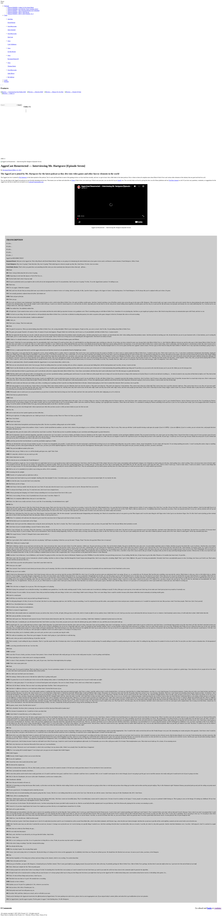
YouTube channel (173, 180)
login (209, 908)
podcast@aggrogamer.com (36, 182)
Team (5, 15)
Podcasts (6, 6)
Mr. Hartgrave (23, 177)
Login (5, 80)
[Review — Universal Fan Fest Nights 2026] (13, 92)
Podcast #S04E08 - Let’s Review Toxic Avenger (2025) (23, 9)
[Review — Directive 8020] (34, 92)
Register (6, 81)
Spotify (120, 180)
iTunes (73, 180)
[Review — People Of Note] (72, 92)
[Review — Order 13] (7, 93)
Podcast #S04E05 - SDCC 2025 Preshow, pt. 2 (20, 13)
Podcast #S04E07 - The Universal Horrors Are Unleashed (23, 10)
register (217, 908)
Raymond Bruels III (8, 170)
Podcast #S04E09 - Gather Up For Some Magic (21, 7)
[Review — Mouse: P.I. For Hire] (53, 92)
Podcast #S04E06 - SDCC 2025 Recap (18, 12)
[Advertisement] (77, 130)
